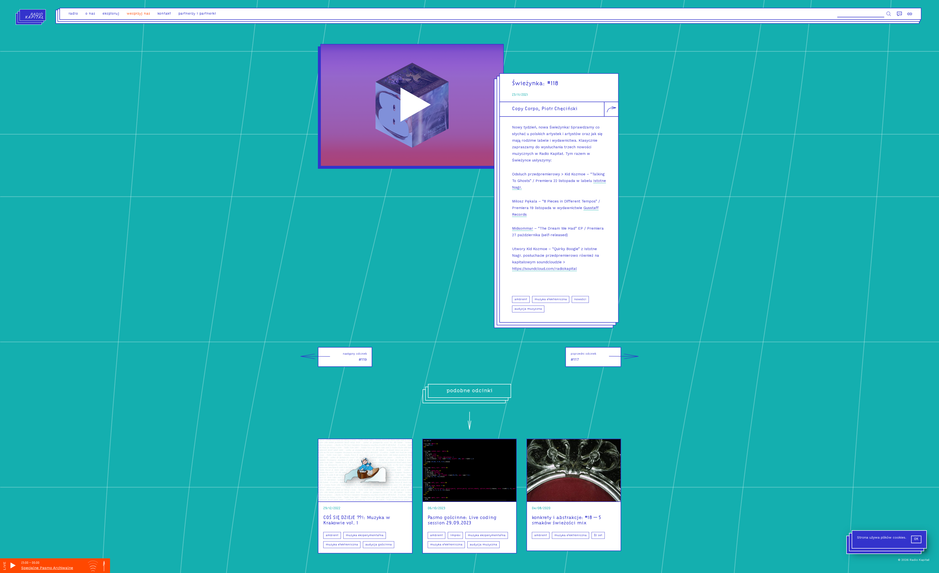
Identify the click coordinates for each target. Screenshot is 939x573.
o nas (90, 13)
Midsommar (522, 228)
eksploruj (110, 13)
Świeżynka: (528, 83)
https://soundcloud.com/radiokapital (544, 268)
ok (916, 539)
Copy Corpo (525, 109)
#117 (583, 357)
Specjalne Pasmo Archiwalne (47, 568)
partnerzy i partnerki (197, 13)
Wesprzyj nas (138, 13)
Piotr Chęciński (560, 109)
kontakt (164, 13)
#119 (355, 357)
